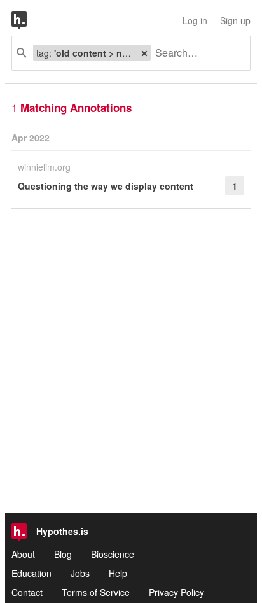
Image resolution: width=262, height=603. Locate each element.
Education (31, 573)
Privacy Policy (176, 592)
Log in (195, 20)
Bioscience (112, 554)
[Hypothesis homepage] (28, 20)
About (23, 554)
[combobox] (195, 53)
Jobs (80, 573)
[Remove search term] (144, 53)
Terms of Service (96, 592)
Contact (27, 592)
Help (118, 573)
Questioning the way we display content (105, 186)
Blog (63, 554)
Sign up (235, 20)
